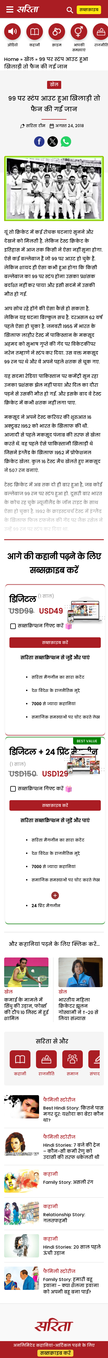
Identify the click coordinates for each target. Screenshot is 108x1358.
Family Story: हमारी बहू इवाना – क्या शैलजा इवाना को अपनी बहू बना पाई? (71, 1285)
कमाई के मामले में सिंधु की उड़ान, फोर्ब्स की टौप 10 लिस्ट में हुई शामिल (26, 1009)
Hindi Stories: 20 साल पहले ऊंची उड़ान (72, 1250)
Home (11, 59)
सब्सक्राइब (88, 9)
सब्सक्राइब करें (55, 642)
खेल (29, 59)
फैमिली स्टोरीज (59, 1100)
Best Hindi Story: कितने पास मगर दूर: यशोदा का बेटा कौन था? (73, 1114)
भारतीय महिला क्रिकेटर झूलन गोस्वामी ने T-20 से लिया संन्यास (78, 1009)
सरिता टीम (35, 126)
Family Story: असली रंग (68, 1182)
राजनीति (46, 1074)
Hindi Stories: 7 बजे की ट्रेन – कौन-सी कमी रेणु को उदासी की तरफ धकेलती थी (71, 1151)
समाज (72, 1074)
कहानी (20, 1074)
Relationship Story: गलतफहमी (64, 1217)
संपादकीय (99, 1074)
